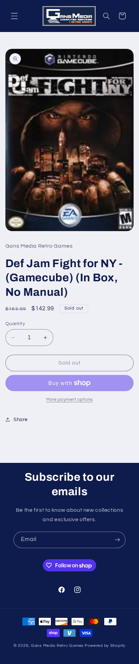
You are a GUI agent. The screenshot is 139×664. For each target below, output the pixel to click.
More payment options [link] (69, 400)
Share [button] (20, 419)
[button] (14, 16)
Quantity (15, 323)
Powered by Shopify (105, 645)
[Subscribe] (117, 540)
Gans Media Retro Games (57, 645)
